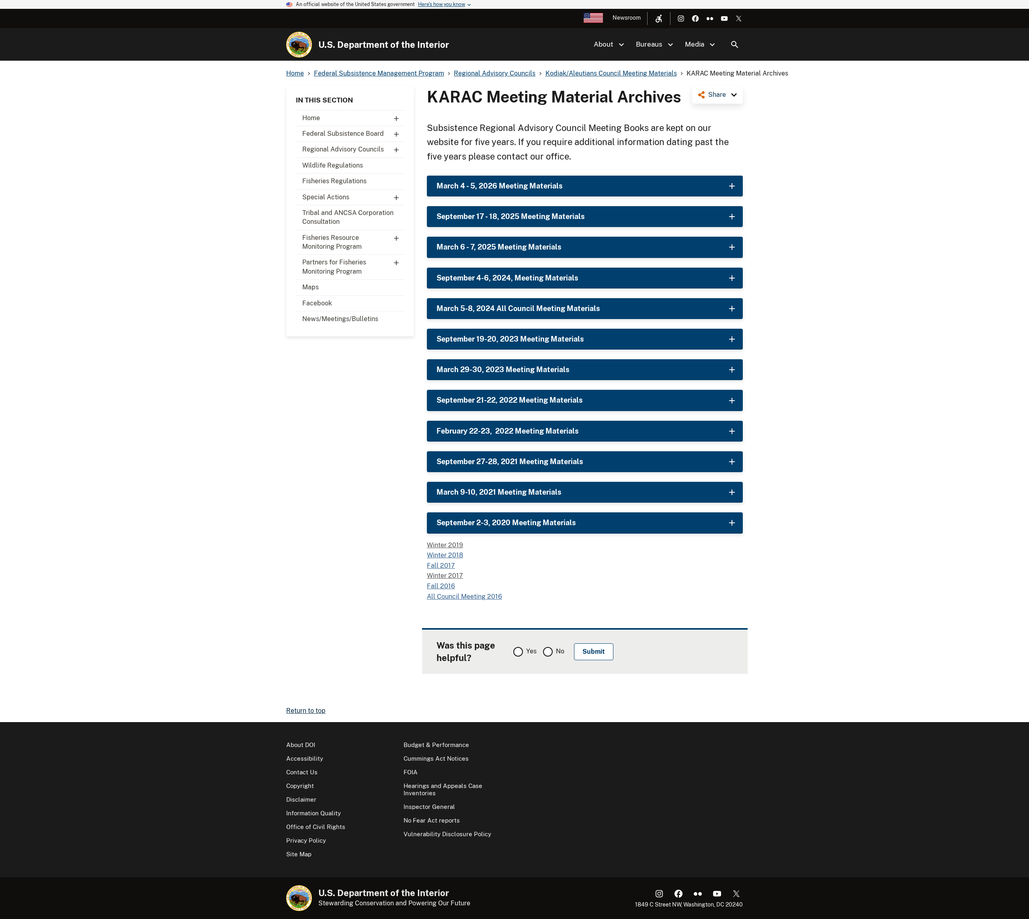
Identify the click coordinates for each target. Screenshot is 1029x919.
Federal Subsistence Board (343, 133)
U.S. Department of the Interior (383, 44)
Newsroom (627, 17)
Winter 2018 (445, 555)
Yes (531, 651)
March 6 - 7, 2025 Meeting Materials (499, 247)
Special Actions (325, 197)
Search (735, 45)
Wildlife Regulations (332, 165)
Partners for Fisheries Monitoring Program (334, 266)
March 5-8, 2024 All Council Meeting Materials (518, 308)
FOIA (411, 772)
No (560, 651)
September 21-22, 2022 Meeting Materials (510, 400)
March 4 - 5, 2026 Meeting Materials (500, 186)
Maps (310, 287)
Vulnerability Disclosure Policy (447, 834)
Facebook (317, 303)
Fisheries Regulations (334, 181)
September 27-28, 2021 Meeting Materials (510, 461)
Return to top (306, 710)
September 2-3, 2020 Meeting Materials (506, 522)
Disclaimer (301, 799)
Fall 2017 (441, 565)
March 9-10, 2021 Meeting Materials (499, 492)
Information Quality (313, 813)
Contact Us (302, 772)
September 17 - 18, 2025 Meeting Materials (511, 216)
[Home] (299, 44)
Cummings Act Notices (436, 758)
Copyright (300, 785)
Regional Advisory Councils (343, 149)
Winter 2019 (445, 545)
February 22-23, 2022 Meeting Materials (508, 431)
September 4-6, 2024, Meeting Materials (507, 278)
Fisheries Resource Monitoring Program (332, 242)
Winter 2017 (445, 575)
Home (311, 118)
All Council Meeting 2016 (464, 596)
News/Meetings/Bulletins (340, 319)
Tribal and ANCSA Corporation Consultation (348, 217)
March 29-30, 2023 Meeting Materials (503, 369)
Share (717, 94)
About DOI (300, 744)
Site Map (299, 854)
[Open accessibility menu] (659, 18)
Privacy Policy (306, 840)
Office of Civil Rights (315, 826)
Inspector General (429, 806)
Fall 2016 (441, 586)
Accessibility (304, 758)
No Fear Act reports (432, 820)
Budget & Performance (436, 744)
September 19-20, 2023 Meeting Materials (510, 339)
